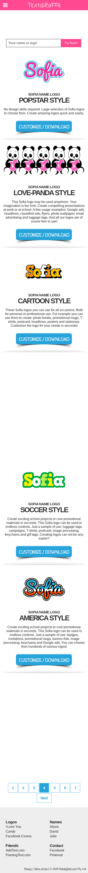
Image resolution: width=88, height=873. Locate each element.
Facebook (57, 850)
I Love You (13, 826)
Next (44, 798)
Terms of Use (40, 869)
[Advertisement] (45, 21)
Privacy (28, 869)
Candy (10, 831)
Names (56, 822)
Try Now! (71, 43)
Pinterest (56, 855)
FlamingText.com (18, 855)
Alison (54, 826)
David (54, 831)
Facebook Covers (19, 836)
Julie (53, 836)
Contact (56, 845)
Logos (11, 822)
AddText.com (15, 850)
